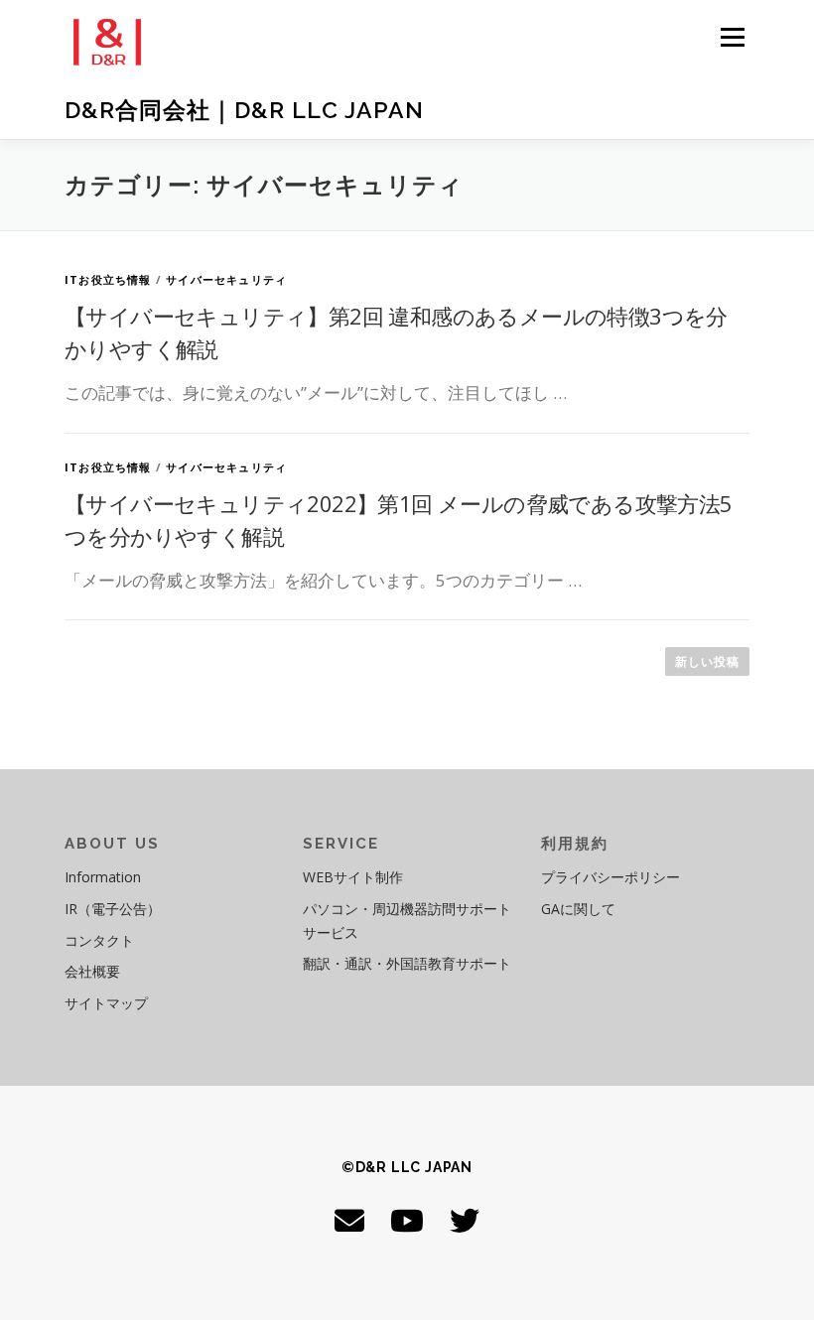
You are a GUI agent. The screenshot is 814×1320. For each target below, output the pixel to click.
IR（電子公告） (113, 908)
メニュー (732, 37)
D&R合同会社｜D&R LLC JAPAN (244, 109)
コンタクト (99, 940)
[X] (464, 1220)
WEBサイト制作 (353, 876)
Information (103, 876)
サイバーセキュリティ (226, 279)
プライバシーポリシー (610, 876)
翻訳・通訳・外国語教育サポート (407, 963)
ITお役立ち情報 (108, 279)
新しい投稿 (707, 661)
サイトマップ (106, 1002)
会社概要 (92, 971)
